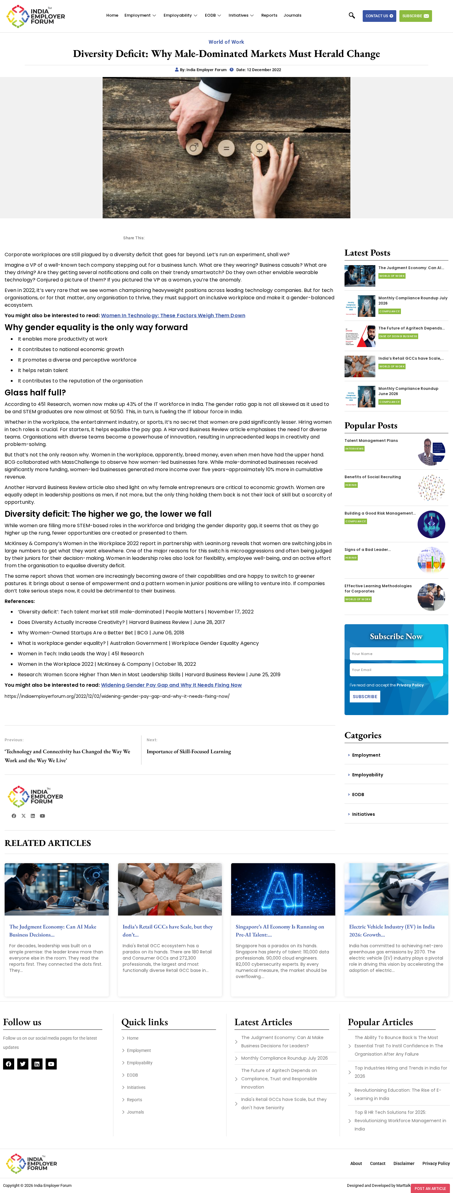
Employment (137, 15)
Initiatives (238, 15)
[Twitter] (22, 1064)
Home (112, 15)
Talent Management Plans (371, 440)
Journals (292, 15)
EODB (210, 15)
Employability (178, 15)
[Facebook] (8, 1064)
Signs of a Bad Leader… (368, 549)
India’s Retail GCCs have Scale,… (411, 358)
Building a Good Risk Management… (380, 513)
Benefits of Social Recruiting (373, 476)
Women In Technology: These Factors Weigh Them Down (173, 315)
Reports (269, 15)
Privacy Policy (410, 685)
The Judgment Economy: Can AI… (411, 267)
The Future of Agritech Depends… (411, 328)
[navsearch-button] (355, 16)
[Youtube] (51, 1064)
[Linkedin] (37, 1064)
